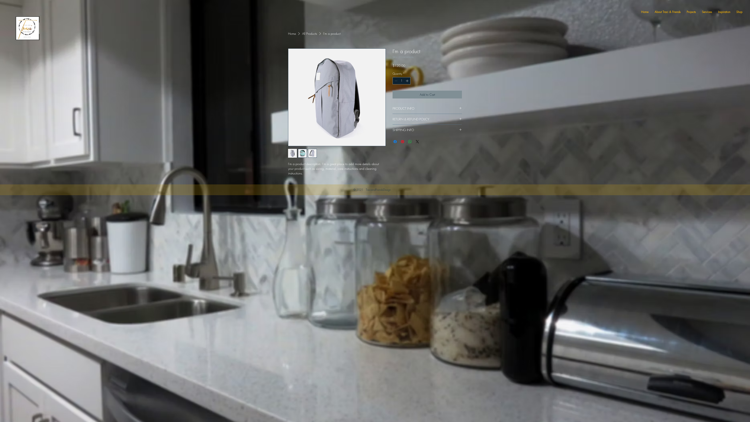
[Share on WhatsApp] (410, 141)
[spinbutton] (401, 80)
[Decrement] (395, 80)
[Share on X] (417, 141)
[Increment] (407, 80)
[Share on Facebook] (395, 141)
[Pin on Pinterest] (402, 141)
